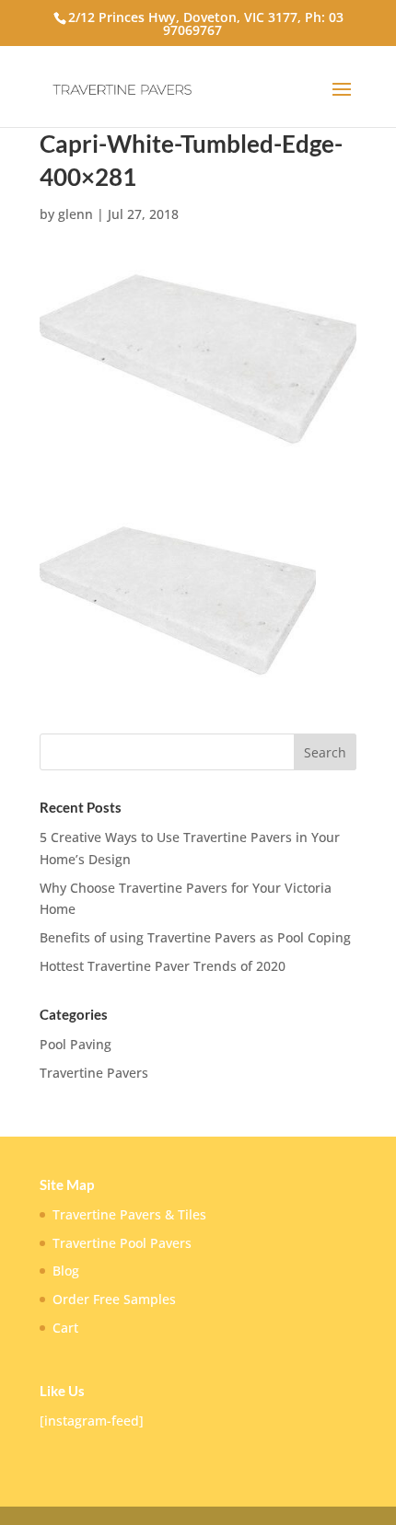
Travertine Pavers (94, 1072)
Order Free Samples (114, 1299)
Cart (65, 1327)
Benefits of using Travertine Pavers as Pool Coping (195, 937)
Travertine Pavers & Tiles (129, 1214)
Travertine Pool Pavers (122, 1243)
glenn (75, 214)
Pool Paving (75, 1044)
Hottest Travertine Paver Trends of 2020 (162, 966)
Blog (65, 1270)
